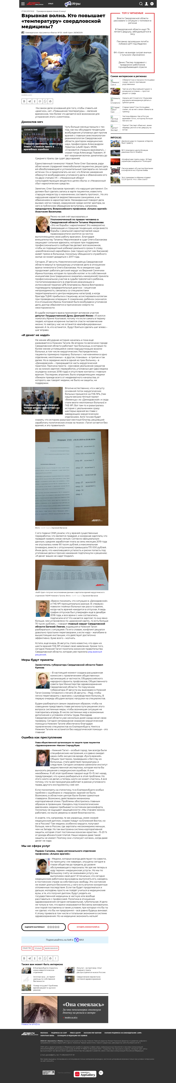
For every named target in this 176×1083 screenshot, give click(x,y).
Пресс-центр (75, 1033)
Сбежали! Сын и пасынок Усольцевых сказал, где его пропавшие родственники (138, 82)
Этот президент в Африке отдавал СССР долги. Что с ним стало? (136, 178)
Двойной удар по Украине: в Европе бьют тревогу (137, 142)
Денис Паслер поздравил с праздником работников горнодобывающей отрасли (132, 64)
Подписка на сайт (59, 1033)
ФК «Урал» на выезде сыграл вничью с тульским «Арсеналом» (132, 53)
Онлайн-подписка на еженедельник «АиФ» (123, 1033)
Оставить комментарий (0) (88, 927)
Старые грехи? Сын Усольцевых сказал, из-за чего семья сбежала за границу (137, 109)
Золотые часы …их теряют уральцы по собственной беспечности (44, 979)
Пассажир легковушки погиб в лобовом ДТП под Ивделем (132, 42)
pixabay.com (26, 95)
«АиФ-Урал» (46, 528)
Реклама (44, 1033)
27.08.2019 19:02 (27, 11)
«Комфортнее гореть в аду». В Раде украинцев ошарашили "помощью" (137, 160)
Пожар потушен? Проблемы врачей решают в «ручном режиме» (45, 988)
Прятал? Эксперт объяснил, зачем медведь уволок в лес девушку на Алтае (137, 127)
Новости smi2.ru (30, 1024)
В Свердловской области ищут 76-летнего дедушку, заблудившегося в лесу (132, 31)
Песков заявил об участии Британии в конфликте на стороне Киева (137, 169)
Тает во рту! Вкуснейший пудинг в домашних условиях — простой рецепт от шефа (137, 91)
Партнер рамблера (64, 1072)
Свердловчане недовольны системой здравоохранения (89, 978)
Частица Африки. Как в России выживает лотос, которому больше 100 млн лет (137, 118)
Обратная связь (47, 1036)
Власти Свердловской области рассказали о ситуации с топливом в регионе (132, 20)
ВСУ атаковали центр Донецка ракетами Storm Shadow (135, 151)
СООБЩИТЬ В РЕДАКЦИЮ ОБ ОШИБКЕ (72, 1036)
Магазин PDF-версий (92, 1033)
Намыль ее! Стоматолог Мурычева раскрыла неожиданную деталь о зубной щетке (137, 100)
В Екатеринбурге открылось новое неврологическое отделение (45, 970)
